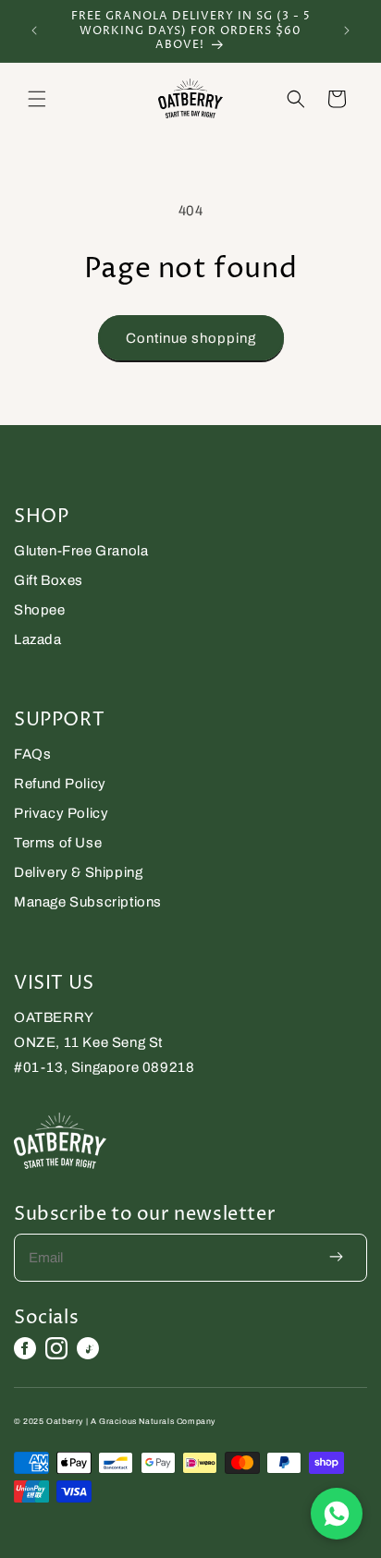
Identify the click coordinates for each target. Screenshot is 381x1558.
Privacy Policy (61, 813)
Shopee (40, 610)
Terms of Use (58, 842)
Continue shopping (191, 338)
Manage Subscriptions (88, 902)
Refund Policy (60, 783)
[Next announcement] (346, 30)
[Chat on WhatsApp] (337, 1514)
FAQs (32, 754)
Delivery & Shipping (78, 872)
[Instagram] (56, 1348)
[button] (37, 99)
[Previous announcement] (34, 30)
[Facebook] (25, 1348)
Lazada (38, 639)
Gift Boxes (48, 580)
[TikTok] (88, 1348)
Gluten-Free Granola (81, 550)
